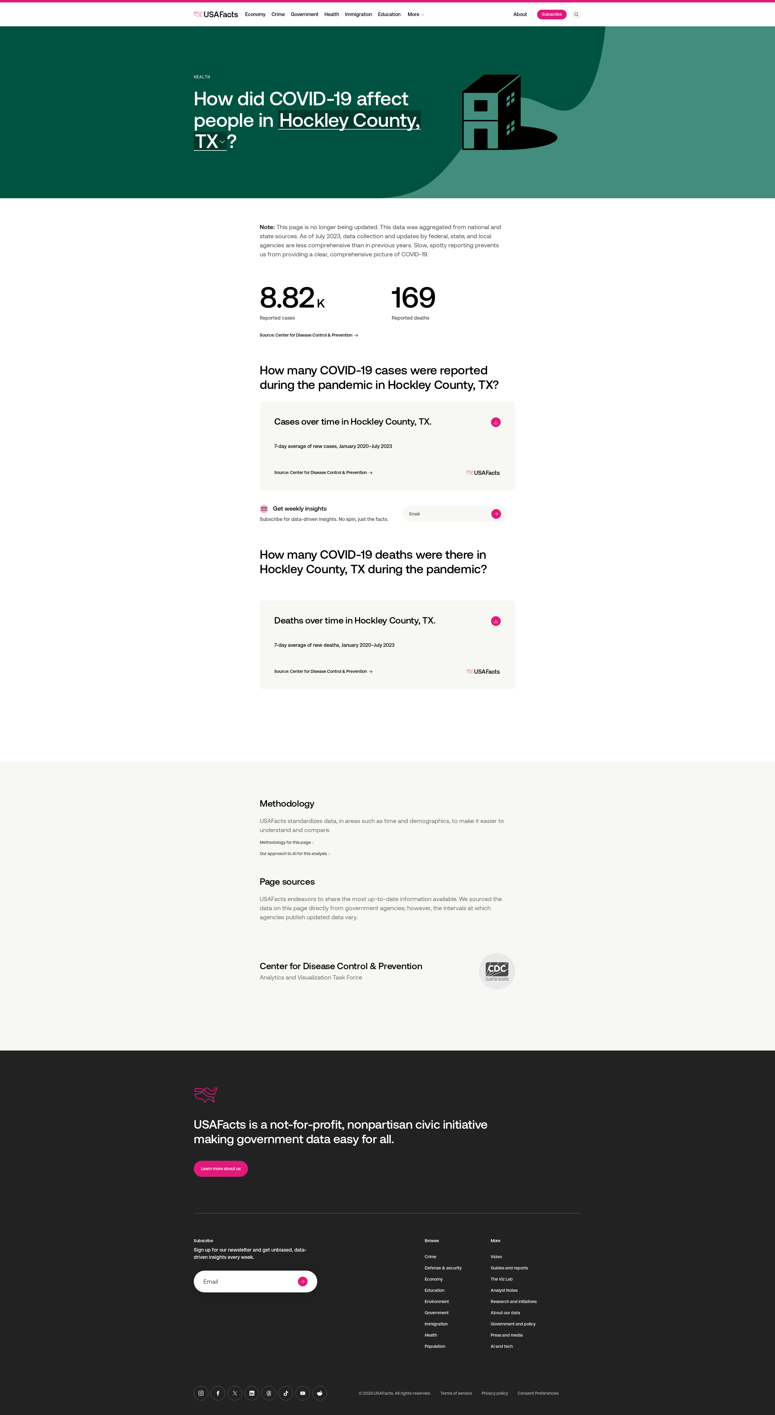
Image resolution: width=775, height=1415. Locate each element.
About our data (505, 1312)
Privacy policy (495, 1393)
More (413, 14)
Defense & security (443, 1267)
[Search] (576, 14)
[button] (307, 131)
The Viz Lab (502, 1279)
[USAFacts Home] (216, 14)
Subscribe (552, 14)
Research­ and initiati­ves (514, 1301)
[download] (496, 422)
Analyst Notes (504, 1290)
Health (332, 14)
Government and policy (513, 1323)
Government (304, 14)
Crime (278, 14)
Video (496, 1256)
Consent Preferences (538, 1393)
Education (389, 14)
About (520, 14)
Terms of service (456, 1393)
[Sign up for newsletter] (496, 514)
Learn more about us (221, 1168)
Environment (437, 1301)
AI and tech (502, 1346)
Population (435, 1346)
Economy (255, 14)
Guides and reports (509, 1267)
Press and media (507, 1335)
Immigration (358, 14)
